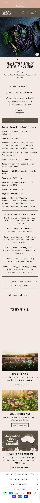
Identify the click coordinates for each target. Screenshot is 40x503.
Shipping (20, 75)
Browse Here (20, 385)
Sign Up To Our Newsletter (19, 474)
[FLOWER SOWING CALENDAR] (20, 441)
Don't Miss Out (20, 425)
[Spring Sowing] (20, 360)
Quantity (20, 110)
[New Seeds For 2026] (20, 400)
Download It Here (20, 468)
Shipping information (20, 281)
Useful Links (19, 489)
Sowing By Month (19, 484)
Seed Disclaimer (20, 286)
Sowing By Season (19, 479)
